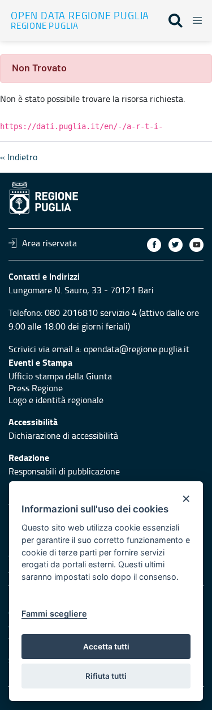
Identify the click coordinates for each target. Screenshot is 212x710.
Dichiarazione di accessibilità (63, 435)
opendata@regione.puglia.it (136, 349)
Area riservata (49, 243)
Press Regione (35, 388)
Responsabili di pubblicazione (64, 471)
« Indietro (18, 157)
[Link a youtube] (196, 245)
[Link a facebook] (154, 245)
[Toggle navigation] (194, 18)
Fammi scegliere (54, 613)
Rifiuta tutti (106, 676)
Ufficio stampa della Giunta (60, 376)
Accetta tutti (106, 646)
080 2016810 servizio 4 (91, 312)
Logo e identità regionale (55, 400)
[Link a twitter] (175, 245)
